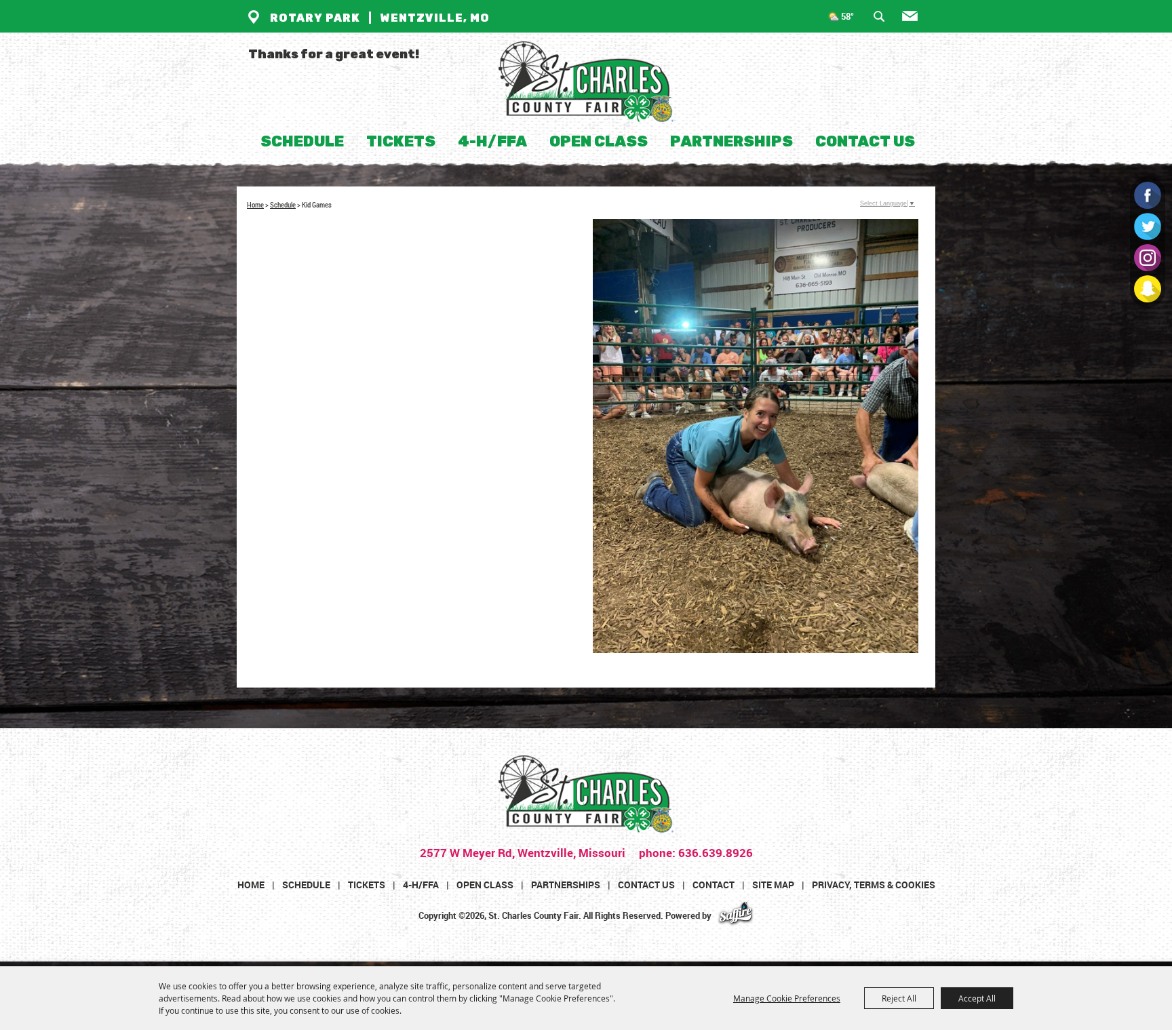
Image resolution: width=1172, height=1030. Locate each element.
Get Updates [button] (916, 19)
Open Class (598, 141)
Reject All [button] (899, 998)
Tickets (400, 141)
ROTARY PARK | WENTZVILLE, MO (380, 18)
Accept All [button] (977, 998)
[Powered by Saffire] (736, 915)
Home (255, 204)
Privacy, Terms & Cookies (873, 884)
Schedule (302, 141)
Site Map (773, 884)
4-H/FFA (492, 141)
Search (884, 19)
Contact (713, 884)
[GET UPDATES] (910, 22)
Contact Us (865, 141)
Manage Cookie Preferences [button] (786, 998)
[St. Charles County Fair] (586, 82)
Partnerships (731, 141)
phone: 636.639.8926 (694, 852)
